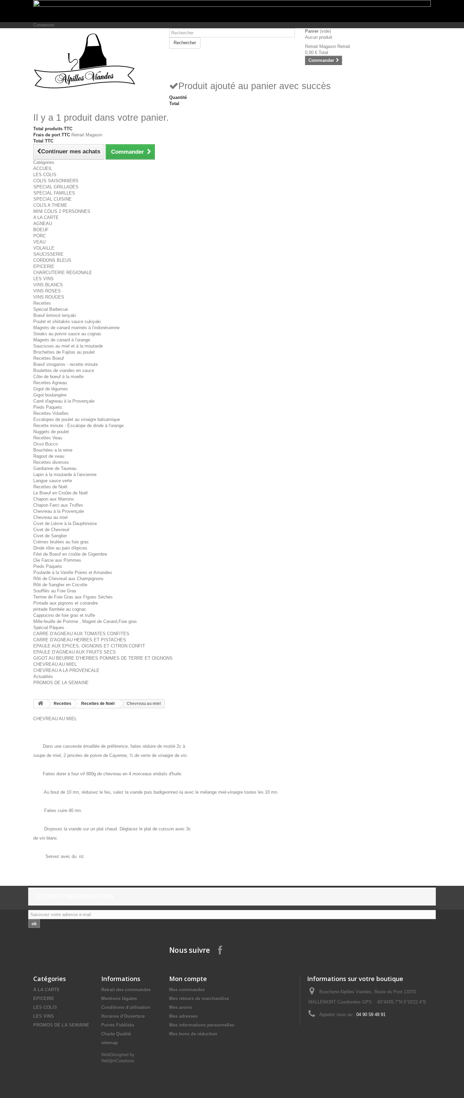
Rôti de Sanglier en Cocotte (60, 584)
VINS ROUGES (48, 297)
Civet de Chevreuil (51, 529)
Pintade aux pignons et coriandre (65, 603)
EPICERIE (43, 266)
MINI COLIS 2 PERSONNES (61, 211)
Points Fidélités (117, 1025)
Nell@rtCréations (118, 1060)
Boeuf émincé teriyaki (54, 315)
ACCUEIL (42, 168)
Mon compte (188, 979)
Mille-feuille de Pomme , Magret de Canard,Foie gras (85, 621)
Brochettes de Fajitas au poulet (64, 352)
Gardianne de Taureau (54, 468)
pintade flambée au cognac (59, 609)
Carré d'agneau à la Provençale (63, 401)
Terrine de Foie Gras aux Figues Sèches (73, 596)
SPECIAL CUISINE (52, 199)
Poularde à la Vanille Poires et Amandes (72, 572)
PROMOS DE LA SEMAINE (61, 682)
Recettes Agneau (50, 382)
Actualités (43, 676)
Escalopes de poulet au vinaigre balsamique (76, 419)
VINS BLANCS (48, 284)
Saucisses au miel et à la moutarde (68, 346)
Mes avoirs (180, 1007)
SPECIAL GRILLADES (55, 186)
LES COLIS (44, 174)
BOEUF (41, 229)
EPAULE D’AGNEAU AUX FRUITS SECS (74, 652)
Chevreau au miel (50, 517)
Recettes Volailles (51, 413)
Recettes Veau (47, 437)
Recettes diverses (51, 462)
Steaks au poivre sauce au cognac (67, 333)
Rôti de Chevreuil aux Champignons (68, 578)
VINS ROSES (47, 290)
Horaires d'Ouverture (123, 1016)
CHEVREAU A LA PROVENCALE (66, 670)
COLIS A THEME (50, 205)
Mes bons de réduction (193, 1033)
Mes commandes (187, 989)
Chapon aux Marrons (53, 499)
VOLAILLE (43, 248)
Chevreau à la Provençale (58, 511)
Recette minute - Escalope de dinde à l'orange (78, 425)
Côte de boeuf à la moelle (58, 376)
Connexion (43, 25)
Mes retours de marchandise (199, 998)
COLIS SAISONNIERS (55, 180)
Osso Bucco (45, 443)
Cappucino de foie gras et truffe (64, 615)
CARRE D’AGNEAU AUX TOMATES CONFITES (81, 633)
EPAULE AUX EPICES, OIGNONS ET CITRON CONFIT (89, 645)
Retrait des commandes (126, 989)
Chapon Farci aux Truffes (58, 505)
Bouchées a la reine (52, 450)
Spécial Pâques (48, 627)
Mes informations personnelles (201, 1025)
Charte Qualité (116, 1033)
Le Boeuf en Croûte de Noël (60, 492)
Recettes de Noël (50, 486)
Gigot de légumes (50, 388)
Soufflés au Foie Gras (54, 590)
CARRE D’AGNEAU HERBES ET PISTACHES (79, 639)
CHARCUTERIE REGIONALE (62, 272)
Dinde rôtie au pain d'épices (60, 548)
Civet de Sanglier (50, 535)
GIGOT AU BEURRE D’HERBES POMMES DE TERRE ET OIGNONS (103, 658)
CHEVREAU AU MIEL (55, 664)
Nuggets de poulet (51, 431)
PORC (39, 235)
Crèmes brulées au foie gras (61, 541)
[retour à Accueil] (40, 703)
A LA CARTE (46, 217)
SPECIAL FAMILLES (54, 193)
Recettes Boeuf (48, 358)
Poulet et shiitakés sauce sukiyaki (67, 321)
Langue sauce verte (52, 480)
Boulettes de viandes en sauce (63, 370)
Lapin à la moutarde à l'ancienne (64, 474)
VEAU (39, 241)
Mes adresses (183, 1016)
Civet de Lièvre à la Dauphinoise (65, 523)
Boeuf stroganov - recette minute (65, 364)
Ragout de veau (48, 456)
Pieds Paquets (47, 407)
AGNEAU (42, 223)
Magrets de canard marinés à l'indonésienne (76, 327)
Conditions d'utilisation (125, 1007)
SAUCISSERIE (48, 254)
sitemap (109, 1042)
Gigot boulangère (50, 395)
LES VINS (43, 278)
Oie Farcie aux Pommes (57, 560)
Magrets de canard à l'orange (61, 339)
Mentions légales (119, 998)
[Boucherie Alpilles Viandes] (96, 61)
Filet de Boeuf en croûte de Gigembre (70, 554)
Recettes (42, 303)
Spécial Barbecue (50, 309)
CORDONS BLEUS (52, 260)
